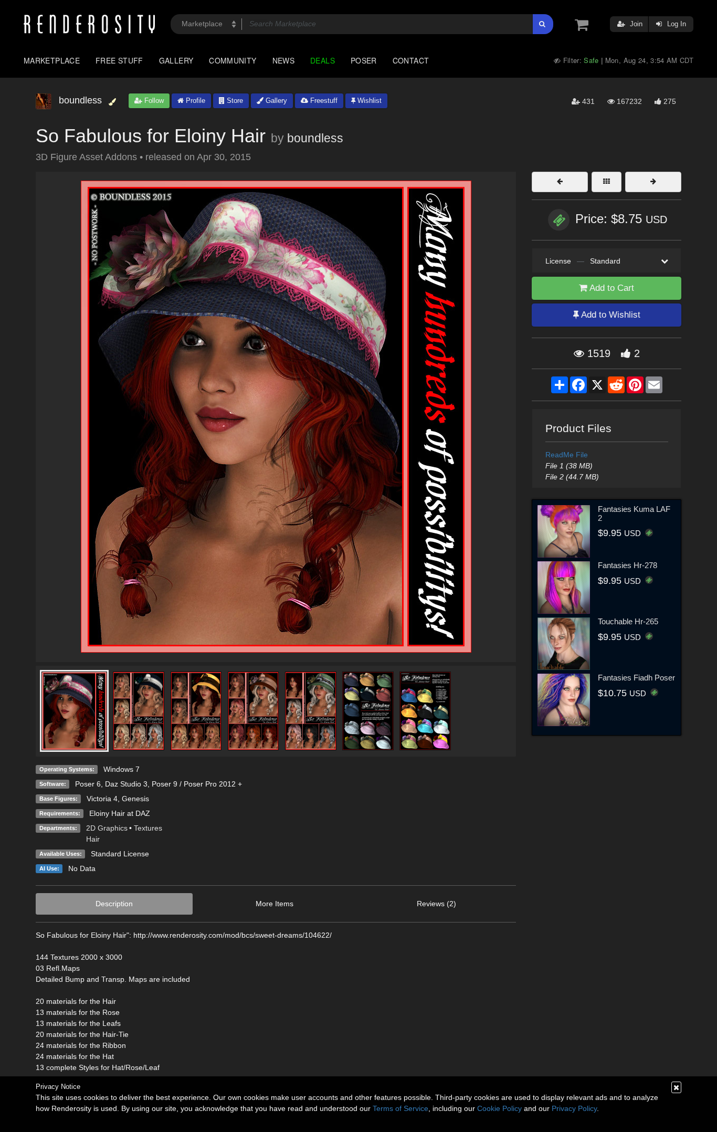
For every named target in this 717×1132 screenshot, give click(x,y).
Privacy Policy (574, 1108)
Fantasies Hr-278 (627, 565)
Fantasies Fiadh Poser (636, 677)
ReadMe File (566, 454)
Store (234, 100)
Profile (194, 100)
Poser (364, 60)
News (283, 60)
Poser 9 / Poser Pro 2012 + (197, 784)
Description (114, 903)
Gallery (176, 60)
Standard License (120, 854)
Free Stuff (119, 60)
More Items (274, 903)
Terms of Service (400, 1108)
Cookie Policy (499, 1108)
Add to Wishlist (609, 315)
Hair (93, 839)
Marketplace (52, 60)
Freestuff (323, 100)
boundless (315, 138)
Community (232, 60)
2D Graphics (107, 828)
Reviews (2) (436, 903)
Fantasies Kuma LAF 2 (634, 513)
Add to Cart (610, 288)
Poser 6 (88, 784)
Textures (148, 828)
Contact (411, 60)
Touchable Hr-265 (628, 621)
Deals (322, 60)
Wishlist (368, 100)
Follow (153, 100)
